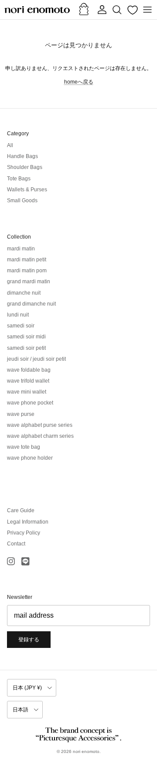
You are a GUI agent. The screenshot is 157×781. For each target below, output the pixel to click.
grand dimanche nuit (31, 304)
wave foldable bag (29, 370)
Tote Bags (19, 179)
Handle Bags (22, 156)
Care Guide (20, 510)
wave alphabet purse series (39, 425)
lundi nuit (18, 315)
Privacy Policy (23, 533)
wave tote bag (23, 447)
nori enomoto (86, 751)
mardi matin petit (26, 260)
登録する (28, 640)
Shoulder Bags (24, 167)
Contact (16, 544)
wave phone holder (30, 458)
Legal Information (27, 522)
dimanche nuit (24, 293)
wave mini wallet (26, 392)
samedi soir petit (26, 348)
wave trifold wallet (28, 381)
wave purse (20, 414)
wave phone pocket (30, 403)
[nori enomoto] (37, 9)
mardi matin (21, 249)
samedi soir (20, 326)
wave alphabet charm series (40, 436)
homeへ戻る (78, 82)
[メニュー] (147, 9)
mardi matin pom (27, 270)
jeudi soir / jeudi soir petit (36, 359)
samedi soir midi (26, 337)
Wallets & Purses (27, 189)
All (10, 145)
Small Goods (22, 200)
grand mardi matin (28, 281)
